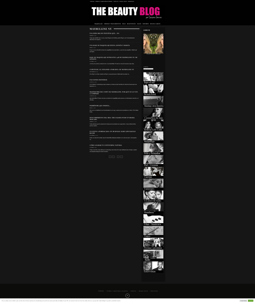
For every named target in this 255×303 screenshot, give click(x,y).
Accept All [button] (251, 300)
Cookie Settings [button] (243, 300)
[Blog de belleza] (153, 201)
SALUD (139, 23)
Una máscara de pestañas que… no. (105, 33)
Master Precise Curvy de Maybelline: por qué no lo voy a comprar (114, 92)
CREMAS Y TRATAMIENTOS (112, 23)
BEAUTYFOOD (131, 23)
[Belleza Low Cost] (153, 130)
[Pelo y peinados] (153, 154)
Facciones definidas (98, 80)
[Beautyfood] (153, 95)
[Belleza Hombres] (153, 213)
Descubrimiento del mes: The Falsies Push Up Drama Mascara (112, 118)
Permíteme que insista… (100, 105)
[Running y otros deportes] (153, 107)
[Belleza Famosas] (153, 189)
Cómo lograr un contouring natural (106, 145)
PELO (124, 23)
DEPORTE (146, 23)
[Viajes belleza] (153, 237)
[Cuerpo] (153, 178)
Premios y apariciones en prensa (103, 1)
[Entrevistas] (153, 272)
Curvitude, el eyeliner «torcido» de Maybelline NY (112, 69)
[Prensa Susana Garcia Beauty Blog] (153, 248)
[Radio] (153, 260)
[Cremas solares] (153, 83)
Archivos (145, 67)
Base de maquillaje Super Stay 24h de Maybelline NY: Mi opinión (113, 58)
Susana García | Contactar (153, 54)
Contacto (116, 1)
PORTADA (92, 1)
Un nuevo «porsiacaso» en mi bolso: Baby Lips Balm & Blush (113, 132)
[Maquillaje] (153, 142)
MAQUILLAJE (99, 23)
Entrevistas (131, 1)
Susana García (123, 1)
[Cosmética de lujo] (153, 118)
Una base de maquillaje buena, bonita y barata (110, 45)
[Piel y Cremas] (153, 166)
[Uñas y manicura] (153, 225)
